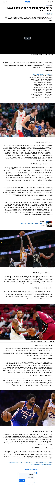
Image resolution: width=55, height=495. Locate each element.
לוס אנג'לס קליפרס (41, 464)
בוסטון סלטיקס (19, 462)
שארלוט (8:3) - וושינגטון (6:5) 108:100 (42, 74)
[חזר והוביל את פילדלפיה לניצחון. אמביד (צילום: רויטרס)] (27, 409)
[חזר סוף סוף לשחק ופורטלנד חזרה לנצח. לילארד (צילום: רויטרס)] (27, 323)
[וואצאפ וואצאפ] (6, 1)
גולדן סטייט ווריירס (12, 462)
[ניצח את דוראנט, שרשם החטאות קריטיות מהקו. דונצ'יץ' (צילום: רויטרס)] (27, 121)
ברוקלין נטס (31, 462)
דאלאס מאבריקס (37, 462)
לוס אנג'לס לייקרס (48, 464)
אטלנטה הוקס (49, 462)
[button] (48, 1)
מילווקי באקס (43, 462)
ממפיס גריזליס (25, 462)
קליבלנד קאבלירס (33, 464)
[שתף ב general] (4, 2)
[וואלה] (27, 1)
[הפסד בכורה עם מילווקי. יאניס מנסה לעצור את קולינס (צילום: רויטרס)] (27, 249)
